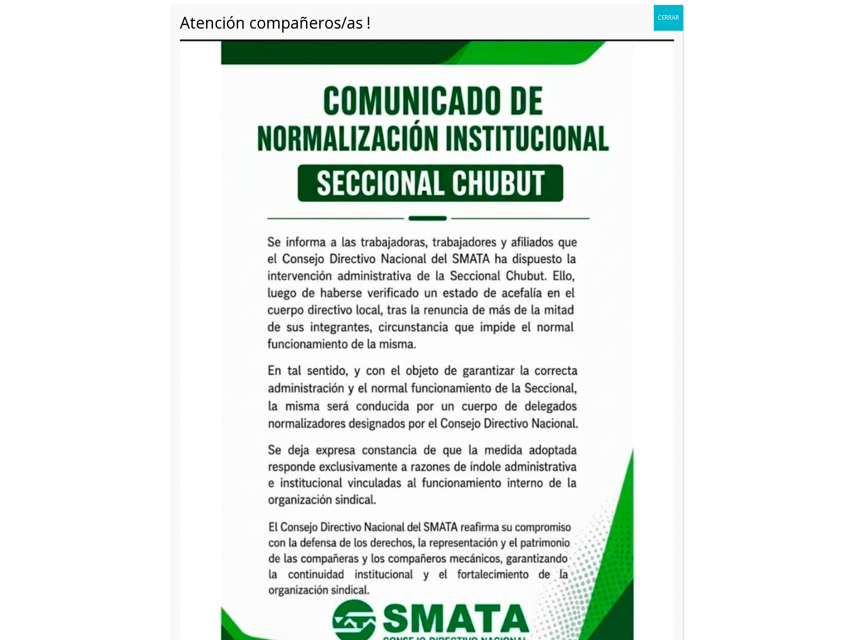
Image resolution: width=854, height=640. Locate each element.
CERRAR (668, 17)
